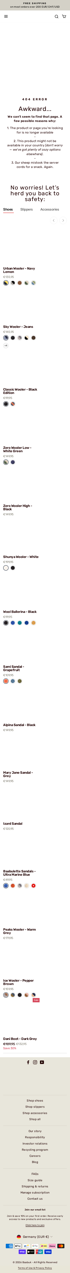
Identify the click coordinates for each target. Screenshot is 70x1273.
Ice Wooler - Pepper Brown (18, 982)
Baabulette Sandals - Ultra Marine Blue (19, 873)
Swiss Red (33, 885)
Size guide (35, 1180)
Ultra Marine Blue (6, 885)
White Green (6, 462)
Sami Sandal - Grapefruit (13, 668)
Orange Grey (12, 404)
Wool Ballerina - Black (19, 611)
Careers (35, 1156)
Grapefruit (6, 681)
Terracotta (12, 885)
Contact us (35, 1198)
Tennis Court (26, 283)
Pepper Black (12, 283)
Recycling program (35, 1149)
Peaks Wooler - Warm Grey (19, 931)
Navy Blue (12, 462)
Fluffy (26, 885)
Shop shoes (35, 1100)
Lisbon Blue (12, 681)
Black (12, 568)
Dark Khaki (19, 681)
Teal (19, 622)
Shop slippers (35, 1106)
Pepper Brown (6, 995)
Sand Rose (26, 995)
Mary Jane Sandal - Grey (18, 774)
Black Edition (12, 337)
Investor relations (35, 1143)
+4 (5, 345)
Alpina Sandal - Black (19, 725)
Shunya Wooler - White (21, 556)
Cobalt (26, 622)
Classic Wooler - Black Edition (20, 391)
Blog (35, 1162)
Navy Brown (33, 995)
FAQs (35, 1174)
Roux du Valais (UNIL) (33, 337)
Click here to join (35, 1225)
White (6, 568)
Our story (35, 1131)
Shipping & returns (35, 1186)
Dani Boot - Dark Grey (20, 1038)
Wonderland (33, 282)
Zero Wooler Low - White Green (17, 449)
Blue (12, 622)
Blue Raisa (12, 995)
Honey (33, 622)
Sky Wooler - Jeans (18, 326)
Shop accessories (35, 1113)
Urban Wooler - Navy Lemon (19, 270)
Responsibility (35, 1137)
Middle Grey (19, 337)
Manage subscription (35, 1192)
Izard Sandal (12, 823)
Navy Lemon (6, 283)
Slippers (26, 209)
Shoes (8, 209)
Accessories (49, 209)
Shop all (35, 1119)
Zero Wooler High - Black (17, 507)
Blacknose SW (26, 337)
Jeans (6, 337)
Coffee (19, 282)
